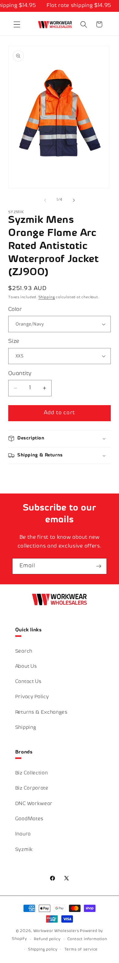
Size (14, 341)
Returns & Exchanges (41, 712)
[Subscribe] (98, 566)
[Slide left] (45, 200)
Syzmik (24, 850)
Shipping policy (43, 949)
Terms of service (81, 949)
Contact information (87, 939)
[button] (17, 24)
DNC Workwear (33, 804)
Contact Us (28, 682)
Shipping (46, 297)
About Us (26, 666)
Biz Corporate (32, 788)
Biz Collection (31, 773)
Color (15, 309)
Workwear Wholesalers (56, 931)
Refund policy (47, 939)
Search (23, 651)
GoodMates (29, 819)
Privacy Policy (32, 697)
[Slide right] (74, 200)
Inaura (23, 834)
